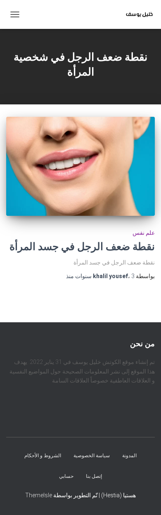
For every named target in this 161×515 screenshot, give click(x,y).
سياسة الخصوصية (91, 456)
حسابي (66, 476)
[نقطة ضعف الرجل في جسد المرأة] (80, 166)
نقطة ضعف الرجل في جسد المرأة (82, 246)
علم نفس (144, 232)
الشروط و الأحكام (42, 456)
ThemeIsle (38, 495)
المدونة (129, 456)
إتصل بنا (94, 476)
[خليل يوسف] (136, 14)
